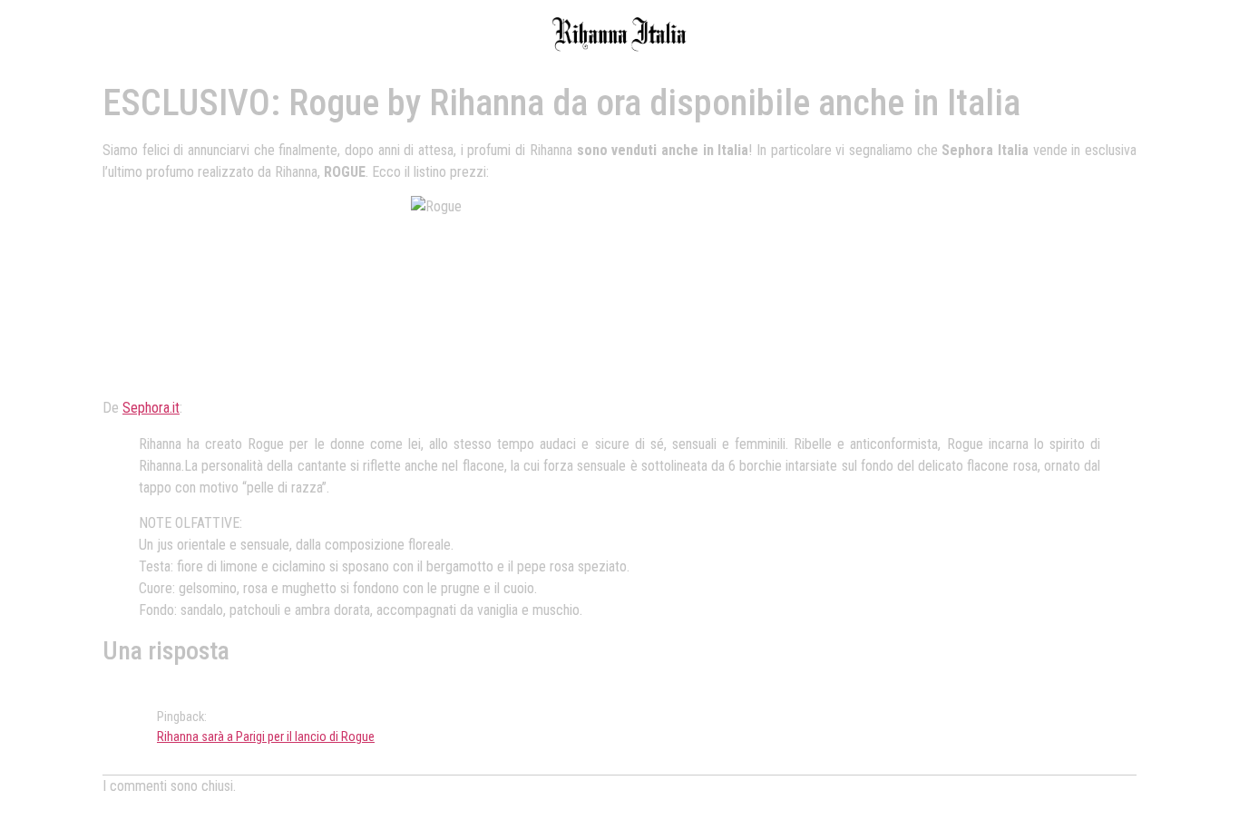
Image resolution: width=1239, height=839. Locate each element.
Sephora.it (151, 407)
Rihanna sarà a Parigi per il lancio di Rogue (266, 737)
